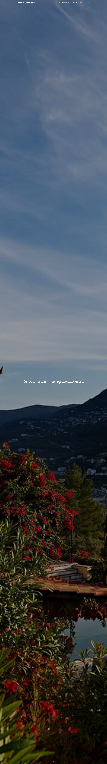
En (88, 2)
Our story (59, 2)
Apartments (64, 2)
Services (70, 2)
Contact (80, 2)
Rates (77, 2)
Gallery (73, 2)
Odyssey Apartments (26, 3)
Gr (86, 2)
